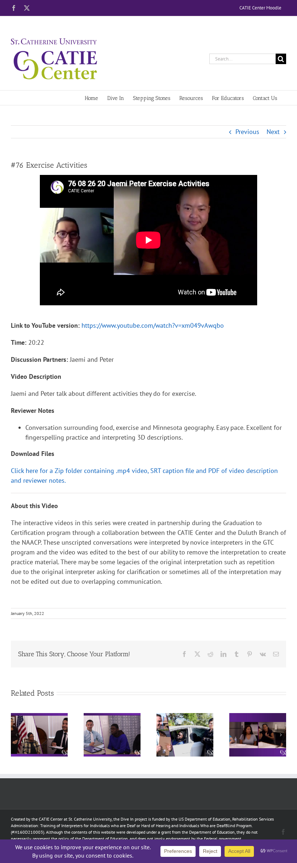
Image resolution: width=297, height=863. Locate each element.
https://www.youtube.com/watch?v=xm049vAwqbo (152, 325)
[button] (16, 734)
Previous (247, 131)
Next (273, 131)
